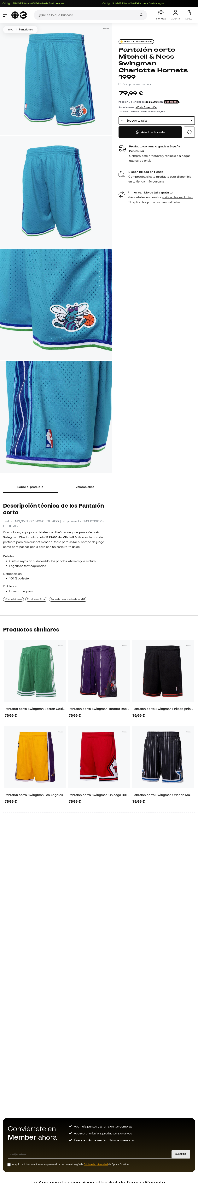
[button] (157, 176)
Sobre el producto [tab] (30, 487)
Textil (11, 29)
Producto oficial (36, 599)
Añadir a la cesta (152, 132)
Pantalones (26, 29)
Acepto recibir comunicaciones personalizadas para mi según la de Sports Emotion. (70, 1164)
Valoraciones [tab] (85, 487)
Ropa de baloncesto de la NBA (68, 599)
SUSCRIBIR (180, 1154)
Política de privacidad (96, 1164)
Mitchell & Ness (13, 599)
